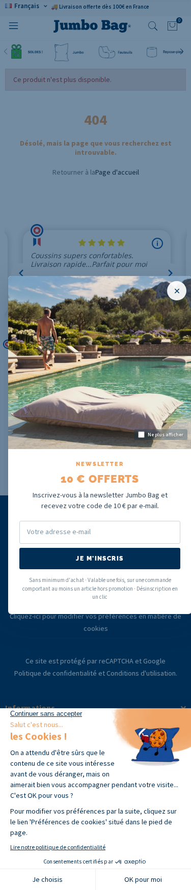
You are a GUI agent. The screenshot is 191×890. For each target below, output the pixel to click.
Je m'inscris (99, 558)
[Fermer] (176, 290)
